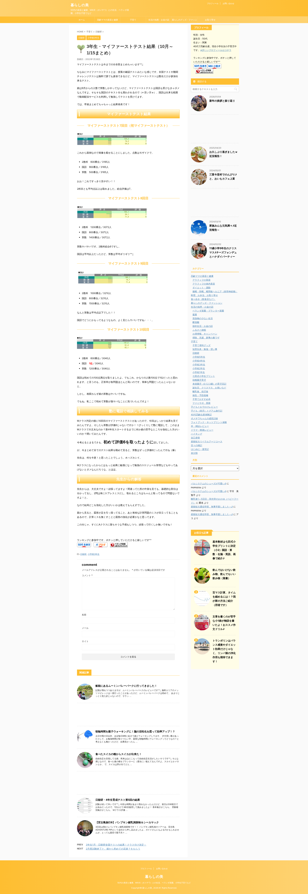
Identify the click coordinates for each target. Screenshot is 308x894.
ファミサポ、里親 (201, 403)
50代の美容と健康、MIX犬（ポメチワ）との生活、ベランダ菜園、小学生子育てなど (154, 882)
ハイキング (196, 433)
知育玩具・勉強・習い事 (205, 349)
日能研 (83, 554)
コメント (87, 575)
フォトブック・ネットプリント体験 (209, 422)
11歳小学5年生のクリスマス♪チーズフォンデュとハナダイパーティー (223, 252)
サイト (85, 641)
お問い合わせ (228, 3)
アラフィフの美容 (201, 279)
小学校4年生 (199, 360)
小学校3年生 (93, 554)
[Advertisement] (128, 715)
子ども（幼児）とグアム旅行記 (206, 410)
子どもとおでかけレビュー (204, 406)
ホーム (82, 19)
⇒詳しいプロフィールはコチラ (215, 50)
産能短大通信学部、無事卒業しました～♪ (212, 506)
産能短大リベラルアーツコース (206, 441)
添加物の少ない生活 (203, 318)
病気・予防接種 (200, 395)
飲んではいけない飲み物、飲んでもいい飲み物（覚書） (224, 574)
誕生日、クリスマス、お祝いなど (209, 387)
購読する (201, 81)
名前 (84, 614)
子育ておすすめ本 (201, 399)
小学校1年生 (199, 372)
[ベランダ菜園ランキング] (119, 545)
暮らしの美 (80, 5)
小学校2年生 (199, 368)
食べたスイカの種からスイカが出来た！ (118, 754)
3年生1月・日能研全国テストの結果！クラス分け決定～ (116, 844)
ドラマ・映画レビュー (202, 430)
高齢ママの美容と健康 (107, 19)
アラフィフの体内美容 (204, 283)
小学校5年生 (199, 356)
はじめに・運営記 (200, 449)
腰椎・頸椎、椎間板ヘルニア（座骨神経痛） (215, 291)
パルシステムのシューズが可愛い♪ (208, 483)
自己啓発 (195, 437)
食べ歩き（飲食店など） (203, 299)
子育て (133, 19)
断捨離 (196, 322)
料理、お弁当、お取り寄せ (204, 295)
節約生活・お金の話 (203, 326)
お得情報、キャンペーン (205, 333)
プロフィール (212, 3)
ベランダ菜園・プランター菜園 (208, 310)
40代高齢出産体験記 (201, 414)
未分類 (194, 453)
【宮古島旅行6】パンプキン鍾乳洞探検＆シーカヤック (127, 822)
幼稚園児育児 (199, 380)
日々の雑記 (196, 445)
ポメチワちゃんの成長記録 (204, 418)
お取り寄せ (210, 19)
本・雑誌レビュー (200, 426)
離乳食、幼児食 (200, 391)
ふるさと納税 (199, 330)
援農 (195, 314)
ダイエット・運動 (201, 287)
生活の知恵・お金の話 (158, 19)
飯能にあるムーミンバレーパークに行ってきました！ (126, 685)
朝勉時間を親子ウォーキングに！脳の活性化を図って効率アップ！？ (135, 731)
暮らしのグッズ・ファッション (184, 20)
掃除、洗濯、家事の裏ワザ (206, 337)
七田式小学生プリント (204, 376)
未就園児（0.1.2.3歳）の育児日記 (209, 383)
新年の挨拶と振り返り (222, 100)
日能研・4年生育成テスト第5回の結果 (117, 799)
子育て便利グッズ (201, 345)
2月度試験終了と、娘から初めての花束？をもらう (113, 848)
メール (85, 628)
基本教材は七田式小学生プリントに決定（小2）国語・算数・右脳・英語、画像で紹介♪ (224, 550)
